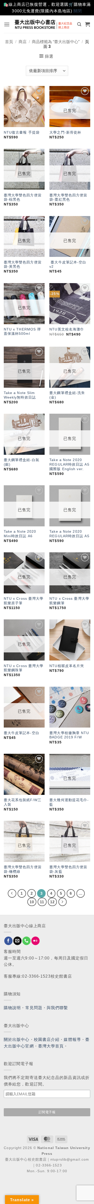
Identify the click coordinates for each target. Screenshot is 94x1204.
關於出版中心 (17, 1039)
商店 (23, 42)
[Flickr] (35, 941)
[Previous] (12, 893)
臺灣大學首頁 (51, 1046)
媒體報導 (72, 1039)
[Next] (62, 902)
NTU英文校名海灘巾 (66, 329)
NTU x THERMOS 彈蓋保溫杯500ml (22, 331)
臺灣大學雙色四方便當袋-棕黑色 (23, 197)
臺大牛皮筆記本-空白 (21, 733)
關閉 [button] (77, 11)
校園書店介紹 (47, 1039)
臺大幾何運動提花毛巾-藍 (69, 802)
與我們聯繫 (57, 1008)
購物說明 (12, 1008)
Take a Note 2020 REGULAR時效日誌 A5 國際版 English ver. (69, 464)
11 (42, 902)
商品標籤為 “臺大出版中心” (55, 42)
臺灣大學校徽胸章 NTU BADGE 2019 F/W (69, 735)
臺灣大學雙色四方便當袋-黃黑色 (23, 264)
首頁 (9, 42)
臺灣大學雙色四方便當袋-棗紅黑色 (68, 197)
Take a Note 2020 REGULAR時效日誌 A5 (69, 534)
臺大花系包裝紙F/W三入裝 (22, 802)
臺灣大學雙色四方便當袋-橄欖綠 (23, 869)
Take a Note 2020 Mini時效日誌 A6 (20, 534)
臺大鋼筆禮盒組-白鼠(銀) (21, 462)
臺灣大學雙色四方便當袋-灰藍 (68, 869)
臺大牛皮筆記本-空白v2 (67, 264)
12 (52, 902)
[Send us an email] (17, 941)
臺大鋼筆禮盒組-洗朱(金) (67, 395)
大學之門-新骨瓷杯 (65, 132)
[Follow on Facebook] (8, 941)
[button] (7, 24)
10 (32, 902)
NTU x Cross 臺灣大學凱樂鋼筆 (69, 601)
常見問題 (33, 1008)
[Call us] (26, 941)
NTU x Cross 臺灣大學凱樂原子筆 (24, 601)
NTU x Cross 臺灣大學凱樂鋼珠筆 (24, 668)
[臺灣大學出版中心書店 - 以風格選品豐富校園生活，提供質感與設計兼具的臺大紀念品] (43, 24)
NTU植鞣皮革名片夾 (66, 666)
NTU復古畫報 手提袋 (22, 132)
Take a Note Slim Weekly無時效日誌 (20, 395)
